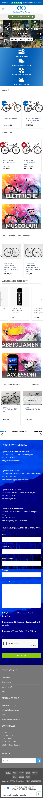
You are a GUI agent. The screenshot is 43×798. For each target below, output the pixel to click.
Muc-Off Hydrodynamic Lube (19, 312)
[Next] (40, 434)
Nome (5, 534)
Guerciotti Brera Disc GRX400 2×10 (18, 161)
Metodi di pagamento (10, 710)
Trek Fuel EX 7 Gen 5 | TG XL (21, 410)
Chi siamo (6, 677)
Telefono (5, 570)
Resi (3, 714)
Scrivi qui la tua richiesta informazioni (16, 582)
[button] (3, 9)
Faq (3, 691)
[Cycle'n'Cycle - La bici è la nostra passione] (21, 9)
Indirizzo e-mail (8, 558)
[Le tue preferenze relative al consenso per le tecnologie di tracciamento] (39, 794)
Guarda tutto (35, 385)
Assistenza (6, 682)
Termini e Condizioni (10, 705)
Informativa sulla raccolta (14, 795)
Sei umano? (6, 637)
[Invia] (38, 760)
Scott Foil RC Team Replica (19, 120)
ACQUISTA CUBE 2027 (21, 39)
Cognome (6, 546)
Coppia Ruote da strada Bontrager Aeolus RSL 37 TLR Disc (19, 268)
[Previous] (2, 434)
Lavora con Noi (8, 687)
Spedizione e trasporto (11, 719)
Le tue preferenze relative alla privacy (23, 788)
